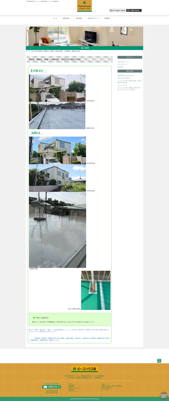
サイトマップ (72, 391)
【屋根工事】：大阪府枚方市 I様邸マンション (44, 340)
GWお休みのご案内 (123, 78)
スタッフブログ (122, 64)
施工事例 (79, 18)
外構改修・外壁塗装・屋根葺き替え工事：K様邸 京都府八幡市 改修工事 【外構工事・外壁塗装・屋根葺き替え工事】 (72, 338)
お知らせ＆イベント (94, 18)
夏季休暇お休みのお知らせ (126, 75)
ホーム (55, 18)
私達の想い (66, 18)
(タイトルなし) (122, 85)
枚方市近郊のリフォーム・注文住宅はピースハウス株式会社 (42, 1)
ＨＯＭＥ (28, 51)
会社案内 (107, 18)
